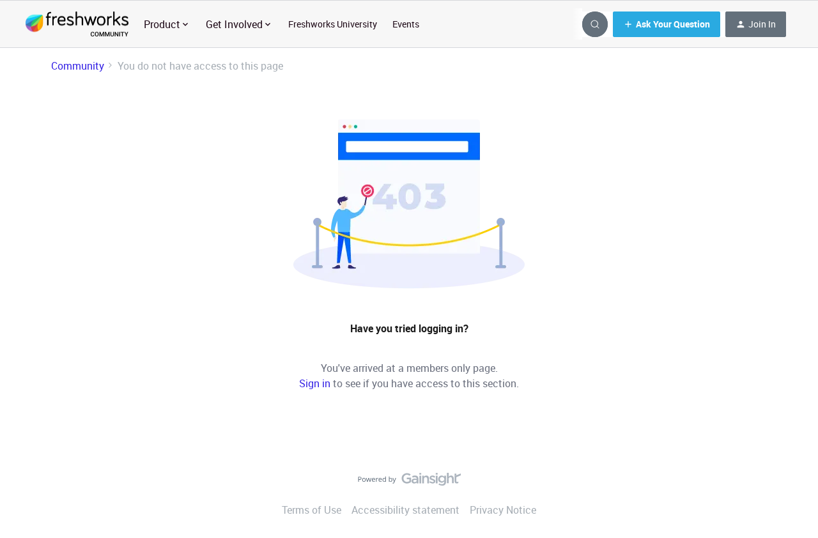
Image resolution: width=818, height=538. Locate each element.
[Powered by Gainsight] (409, 482)
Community (77, 66)
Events (405, 24)
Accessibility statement (405, 510)
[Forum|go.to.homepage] (77, 24)
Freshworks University (332, 24)
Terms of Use (311, 510)
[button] (666, 24)
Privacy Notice (503, 510)
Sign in (314, 383)
